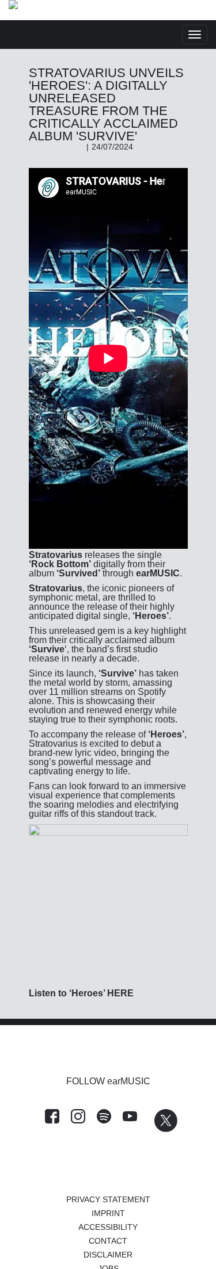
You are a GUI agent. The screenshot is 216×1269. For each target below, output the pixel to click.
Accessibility (108, 1227)
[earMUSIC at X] (160, 1129)
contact (108, 1241)
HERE (120, 993)
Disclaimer (108, 1255)
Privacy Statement (108, 1199)
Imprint (108, 1213)
